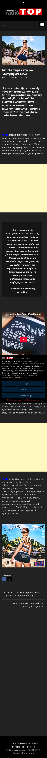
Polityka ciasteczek (14, 400)
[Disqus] (23, 644)
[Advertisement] (23, 188)
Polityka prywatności (31, 400)
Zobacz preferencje (23, 396)
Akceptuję (23, 384)
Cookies (17, 753)
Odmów (23, 390)
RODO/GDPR (34, 750)
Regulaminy (28, 753)
